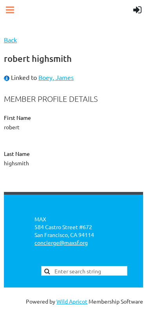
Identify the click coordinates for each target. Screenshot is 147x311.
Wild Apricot (71, 301)
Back (10, 39)
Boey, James (56, 77)
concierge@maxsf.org (61, 242)
